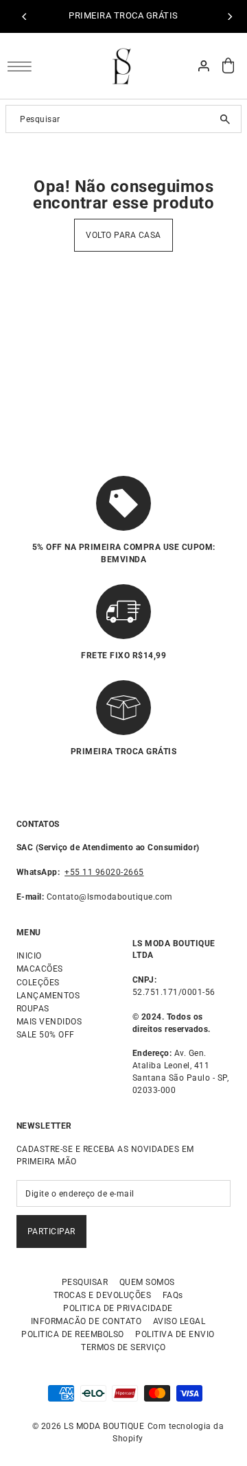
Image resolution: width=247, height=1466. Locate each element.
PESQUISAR (85, 1282)
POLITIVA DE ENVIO (175, 1334)
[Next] (229, 16)
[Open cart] (228, 65)
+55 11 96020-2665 (104, 872)
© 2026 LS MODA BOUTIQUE (89, 1426)
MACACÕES (39, 969)
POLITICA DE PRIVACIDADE (118, 1308)
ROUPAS (32, 1008)
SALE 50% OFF (45, 1035)
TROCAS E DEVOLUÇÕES (103, 1295)
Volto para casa (123, 235)
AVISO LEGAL (179, 1321)
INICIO (29, 956)
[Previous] (24, 16)
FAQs (173, 1295)
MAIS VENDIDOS (49, 1021)
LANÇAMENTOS (48, 995)
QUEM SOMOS (147, 1282)
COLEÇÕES (38, 982)
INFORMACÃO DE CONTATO (86, 1321)
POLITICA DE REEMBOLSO (72, 1334)
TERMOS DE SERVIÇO (123, 1347)
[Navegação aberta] (23, 66)
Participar (51, 1231)
